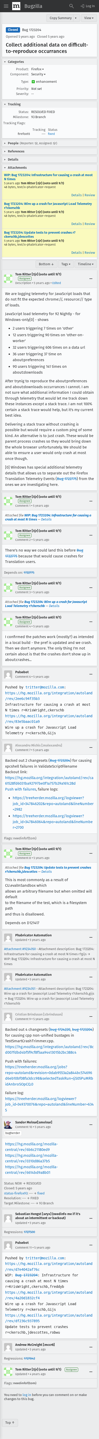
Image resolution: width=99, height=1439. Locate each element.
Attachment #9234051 (20, 989)
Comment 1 (22, 505)
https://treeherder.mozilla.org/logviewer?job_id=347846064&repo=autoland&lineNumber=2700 (53, 822)
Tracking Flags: (14, 123)
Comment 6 (23, 677)
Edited (56, 283)
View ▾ (89, 18)
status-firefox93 (15, 1193)
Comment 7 (22, 750)
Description (23, 283)
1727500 (29, 1232)
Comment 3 (23, 592)
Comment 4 (23, 626)
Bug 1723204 (31, 30)
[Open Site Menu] (6, 6)
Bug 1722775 (67, 478)
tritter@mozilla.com (44, 687)
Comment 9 (23, 1019)
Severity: (22, 94)
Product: (22, 69)
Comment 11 (23, 1247)
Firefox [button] (37, 69)
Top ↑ (10, 1422)
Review (90, 195)
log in (27, 1395)
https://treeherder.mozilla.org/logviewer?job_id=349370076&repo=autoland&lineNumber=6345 (49, 1104)
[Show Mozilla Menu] (16, 6)
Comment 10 (23, 1127)
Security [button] (38, 74)
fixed (51, 134)
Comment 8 (23, 858)
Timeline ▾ (86, 264)
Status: (24, 112)
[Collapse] (91, 279)
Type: (25, 81)
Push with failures (20, 789)
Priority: (22, 89)
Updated (21, 940)
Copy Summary (61, 18)
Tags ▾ (66, 264)
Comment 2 (23, 540)
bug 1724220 (60, 1029)
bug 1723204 (82, 1029)
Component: (19, 74)
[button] (87, 6)
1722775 (29, 572)
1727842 (29, 1358)
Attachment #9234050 (20, 949)
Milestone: (21, 117)
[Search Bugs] (72, 6)
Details (76, 195)
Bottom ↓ (46, 264)
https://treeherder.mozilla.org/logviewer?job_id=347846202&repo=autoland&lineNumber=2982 (53, 804)
